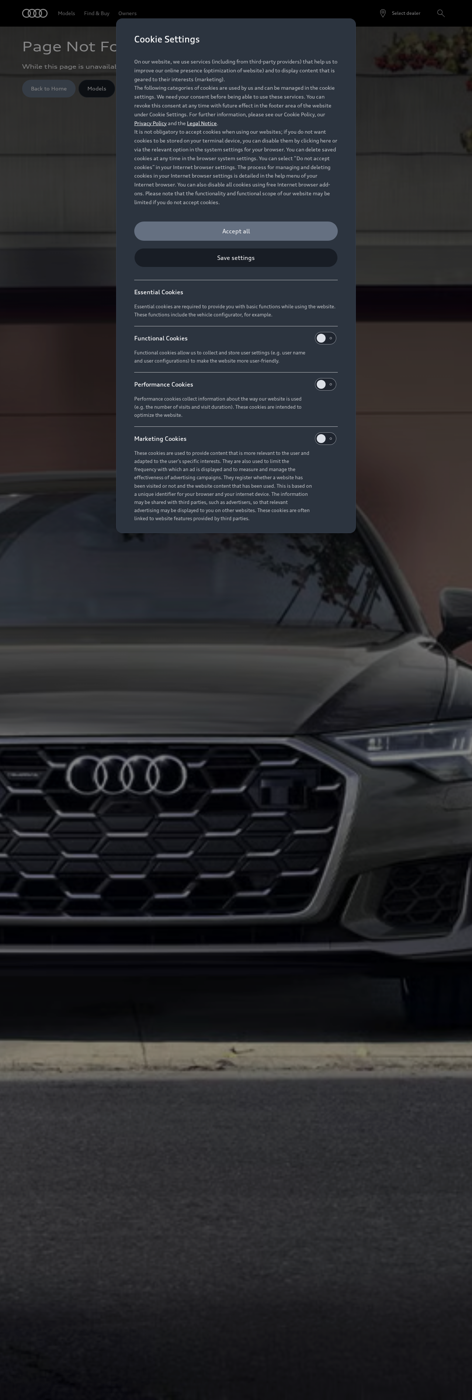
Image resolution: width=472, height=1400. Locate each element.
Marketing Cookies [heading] (160, 438)
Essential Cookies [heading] (158, 292)
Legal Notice (202, 123)
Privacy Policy (150, 123)
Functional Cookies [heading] (161, 338)
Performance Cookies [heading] (163, 384)
